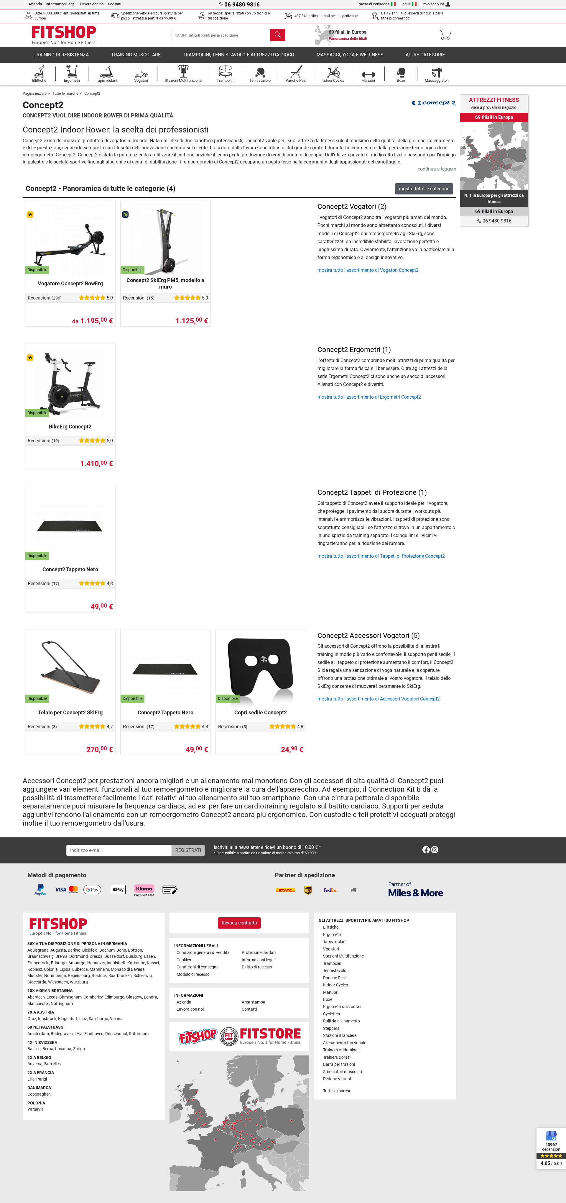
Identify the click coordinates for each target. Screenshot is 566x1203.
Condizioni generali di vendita (203, 952)
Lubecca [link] (80, 969)
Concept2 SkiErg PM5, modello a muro (165, 283)
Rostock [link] (99, 975)
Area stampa (253, 1002)
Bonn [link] (121, 950)
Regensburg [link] (79, 975)
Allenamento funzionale (344, 1042)
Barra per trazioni (339, 1064)
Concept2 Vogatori (346, 206)
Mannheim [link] (99, 969)
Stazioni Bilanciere (339, 1035)
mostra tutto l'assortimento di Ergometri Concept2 (369, 397)
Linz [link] (83, 1018)
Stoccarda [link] (36, 982)
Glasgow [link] (134, 997)
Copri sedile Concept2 (260, 712)
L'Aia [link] (79, 1033)
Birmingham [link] (70, 997)
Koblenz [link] (34, 969)
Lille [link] (30, 1079)
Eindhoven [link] (93, 1033)
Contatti (114, 4)
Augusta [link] (58, 950)
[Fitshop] (64, 34)
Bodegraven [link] (62, 1033)
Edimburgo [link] (114, 997)
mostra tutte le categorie (424, 189)
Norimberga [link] (55, 975)
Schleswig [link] (143, 975)
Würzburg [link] (79, 982)
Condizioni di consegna (198, 967)
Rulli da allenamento (341, 1021)
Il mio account (432, 4)
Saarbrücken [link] (120, 975)
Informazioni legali (61, 4)
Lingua (405, 4)
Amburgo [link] (76, 962)
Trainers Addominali (341, 1050)
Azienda (35, 4)
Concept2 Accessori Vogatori (363, 635)
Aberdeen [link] (36, 997)
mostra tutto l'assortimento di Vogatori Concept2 (368, 270)
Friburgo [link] (59, 962)
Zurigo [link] (79, 1048)
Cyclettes (331, 1014)
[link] (494, 156)
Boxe (327, 999)
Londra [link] (150, 997)
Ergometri (332, 934)
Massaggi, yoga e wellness (350, 55)
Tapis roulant (335, 941)
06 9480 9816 (496, 221)
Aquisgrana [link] (38, 950)
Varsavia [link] (35, 1109)
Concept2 (92, 93)
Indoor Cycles (335, 985)
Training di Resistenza (61, 55)
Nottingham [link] (62, 1003)
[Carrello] (447, 35)
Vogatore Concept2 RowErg (70, 283)
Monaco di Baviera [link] (128, 969)
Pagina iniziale (35, 93)
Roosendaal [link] (116, 1033)
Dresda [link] (96, 956)
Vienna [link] (116, 1018)
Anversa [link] (34, 1063)
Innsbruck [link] (47, 1018)
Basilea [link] (34, 1048)
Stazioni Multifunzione (343, 956)
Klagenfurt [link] (68, 1018)
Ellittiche (330, 927)
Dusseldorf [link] (114, 956)
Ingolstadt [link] (116, 962)
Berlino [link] (74, 950)
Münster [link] (34, 975)
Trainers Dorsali (337, 1057)
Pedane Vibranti (337, 1078)
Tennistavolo (334, 970)
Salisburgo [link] (98, 1018)
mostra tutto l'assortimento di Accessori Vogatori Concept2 (378, 699)
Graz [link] (31, 1018)
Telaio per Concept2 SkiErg (70, 712)
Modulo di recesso (193, 974)
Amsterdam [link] (38, 1033)
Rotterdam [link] (139, 1033)
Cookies (184, 960)
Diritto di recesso (257, 967)
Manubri (330, 992)
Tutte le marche (65, 93)
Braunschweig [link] (40, 956)
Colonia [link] (51, 969)
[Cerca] (277, 35)
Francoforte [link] (38, 962)
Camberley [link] (93, 997)
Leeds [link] (52, 997)
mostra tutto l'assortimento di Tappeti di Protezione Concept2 (381, 556)
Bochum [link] (107, 950)
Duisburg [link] (134, 956)
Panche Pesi (334, 978)
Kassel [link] (153, 962)
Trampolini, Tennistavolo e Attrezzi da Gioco (238, 55)
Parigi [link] (41, 1079)
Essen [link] (149, 956)
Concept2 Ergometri (349, 350)
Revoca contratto (239, 923)
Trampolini (332, 963)
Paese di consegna (373, 4)
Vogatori (331, 949)
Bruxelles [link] (52, 1063)
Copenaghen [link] (39, 1094)
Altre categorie (425, 55)
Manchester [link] (38, 1003)
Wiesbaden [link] (58, 982)
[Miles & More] (416, 889)
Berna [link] (47, 1048)
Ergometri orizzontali (342, 1006)
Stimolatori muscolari (342, 1071)
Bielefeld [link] (90, 950)
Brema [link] (61, 956)
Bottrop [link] (135, 950)
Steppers (331, 1028)
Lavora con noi (92, 4)
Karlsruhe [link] (136, 962)
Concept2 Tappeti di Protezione (367, 492)
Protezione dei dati (259, 952)
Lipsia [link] (65, 969)
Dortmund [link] (78, 956)
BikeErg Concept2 (70, 426)
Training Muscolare (136, 55)
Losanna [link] (63, 1048)
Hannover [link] (96, 962)
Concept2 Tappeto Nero (70, 569)
